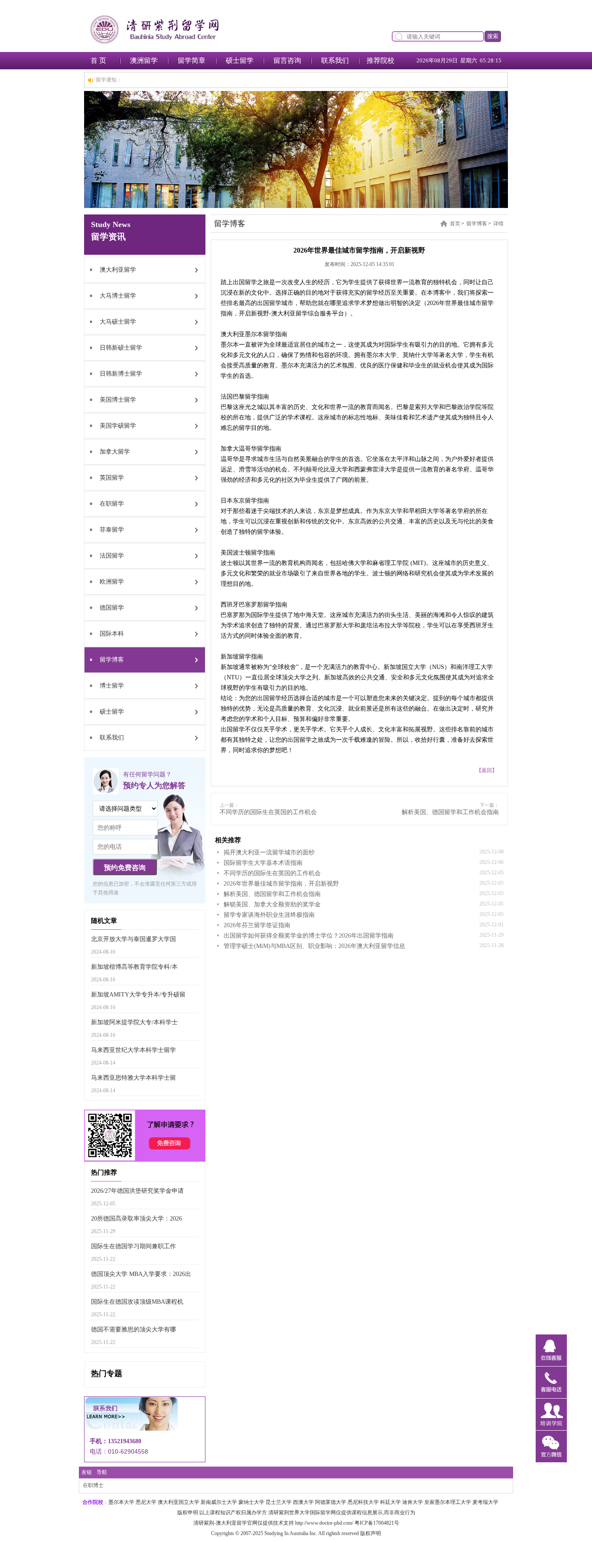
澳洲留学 (144, 60)
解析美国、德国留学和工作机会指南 (450, 812)
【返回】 (486, 770)
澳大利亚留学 (118, 269)
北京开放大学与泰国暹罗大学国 (133, 939)
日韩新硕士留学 (121, 347)
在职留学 (112, 503)
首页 (455, 224)
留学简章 (191, 60)
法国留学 (112, 555)
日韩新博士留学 (121, 373)
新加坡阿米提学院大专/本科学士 (134, 1022)
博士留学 (112, 685)
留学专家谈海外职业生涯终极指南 (269, 915)
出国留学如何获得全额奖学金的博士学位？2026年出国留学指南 (309, 935)
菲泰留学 (112, 529)
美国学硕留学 (118, 425)
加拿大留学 (115, 451)
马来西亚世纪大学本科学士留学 (133, 1050)
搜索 (492, 36)
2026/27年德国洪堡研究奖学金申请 (137, 1191)
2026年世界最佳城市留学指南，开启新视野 (281, 883)
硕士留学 (240, 60)
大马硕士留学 (118, 321)
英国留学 (112, 477)
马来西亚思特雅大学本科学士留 (133, 1078)
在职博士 (93, 1485)
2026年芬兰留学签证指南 (257, 925)
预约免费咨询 (125, 867)
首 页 (98, 60)
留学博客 (112, 659)
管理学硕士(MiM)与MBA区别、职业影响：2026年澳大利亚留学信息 (314, 946)
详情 (498, 224)
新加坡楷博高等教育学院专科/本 (134, 967)
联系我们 (335, 60)
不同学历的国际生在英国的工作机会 (268, 812)
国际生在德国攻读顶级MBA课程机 (137, 1302)
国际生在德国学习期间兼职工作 (133, 1246)
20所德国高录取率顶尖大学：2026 (136, 1218)
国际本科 (112, 633)
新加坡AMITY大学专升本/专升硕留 (138, 994)
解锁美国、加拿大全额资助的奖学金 (272, 904)
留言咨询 (287, 60)
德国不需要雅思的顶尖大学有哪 (133, 1329)
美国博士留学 (118, 399)
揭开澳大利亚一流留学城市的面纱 (269, 852)
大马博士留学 (118, 295)
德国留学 (112, 607)
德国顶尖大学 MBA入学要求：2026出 (141, 1274)
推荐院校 (380, 60)
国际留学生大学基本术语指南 (263, 863)
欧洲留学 (112, 581)
